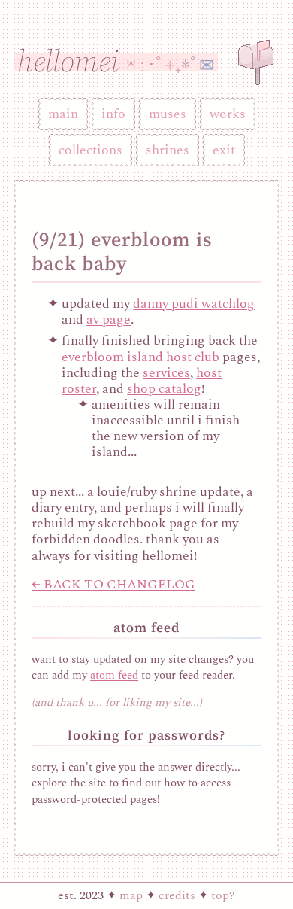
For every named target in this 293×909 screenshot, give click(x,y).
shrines (167, 150)
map (131, 895)
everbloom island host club (140, 357)
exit (224, 150)
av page (108, 319)
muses (167, 114)
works (228, 114)
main (63, 114)
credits (177, 895)
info (113, 114)
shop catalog (164, 388)
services (166, 373)
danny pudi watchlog (194, 303)
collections (90, 150)
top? (223, 895)
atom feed (114, 675)
